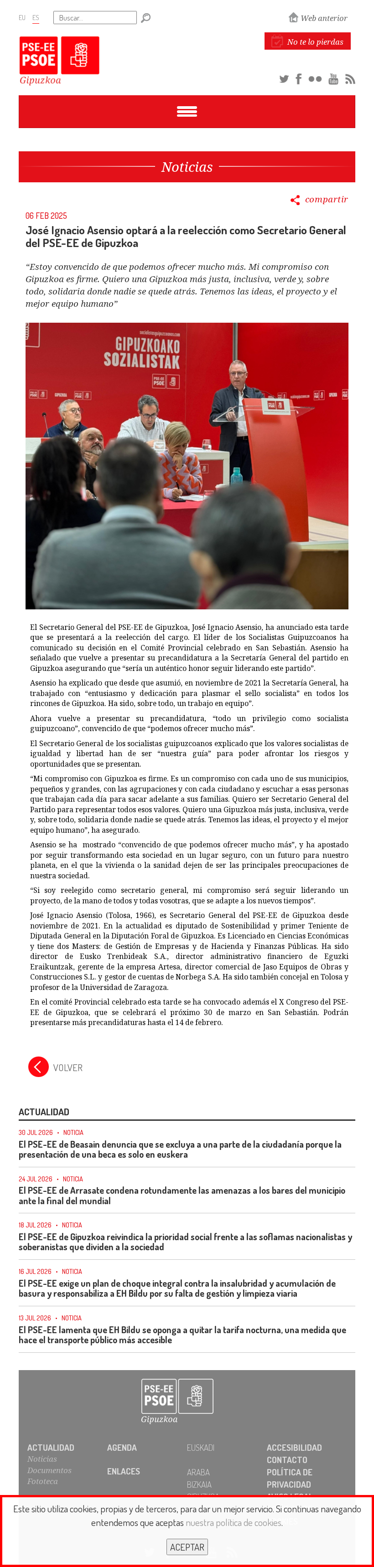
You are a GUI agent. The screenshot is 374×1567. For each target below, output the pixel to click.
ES (35, 17)
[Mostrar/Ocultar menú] (187, 111)
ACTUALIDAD (50, 1447)
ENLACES (123, 1471)
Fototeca (42, 1481)
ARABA (198, 1472)
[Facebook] (298, 77)
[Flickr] (315, 77)
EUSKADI (200, 1447)
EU (22, 17)
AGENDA (122, 1447)
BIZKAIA (199, 1484)
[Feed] (350, 77)
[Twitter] (284, 77)
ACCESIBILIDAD (294, 1447)
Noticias (42, 1459)
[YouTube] (333, 77)
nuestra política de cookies (233, 1522)
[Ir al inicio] (187, 1401)
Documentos (49, 1470)
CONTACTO (287, 1459)
